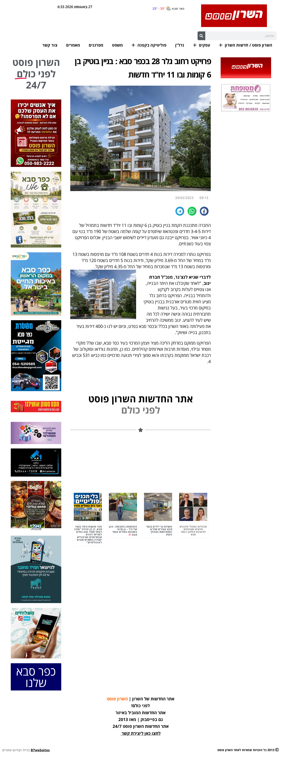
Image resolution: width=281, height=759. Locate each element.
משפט (117, 45)
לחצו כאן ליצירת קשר (141, 733)
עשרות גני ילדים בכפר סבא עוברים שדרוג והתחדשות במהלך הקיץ (159, 530)
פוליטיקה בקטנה (151, 45)
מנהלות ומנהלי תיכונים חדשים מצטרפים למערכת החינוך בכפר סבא (193, 530)
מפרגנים (96, 45)
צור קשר (49, 45)
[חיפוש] (201, 35)
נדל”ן (179, 45)
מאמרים (73, 45)
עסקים (204, 45)
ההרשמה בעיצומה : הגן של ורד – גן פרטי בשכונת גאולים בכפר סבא (123, 531)
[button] (204, 211)
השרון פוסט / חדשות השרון (248, 45)
